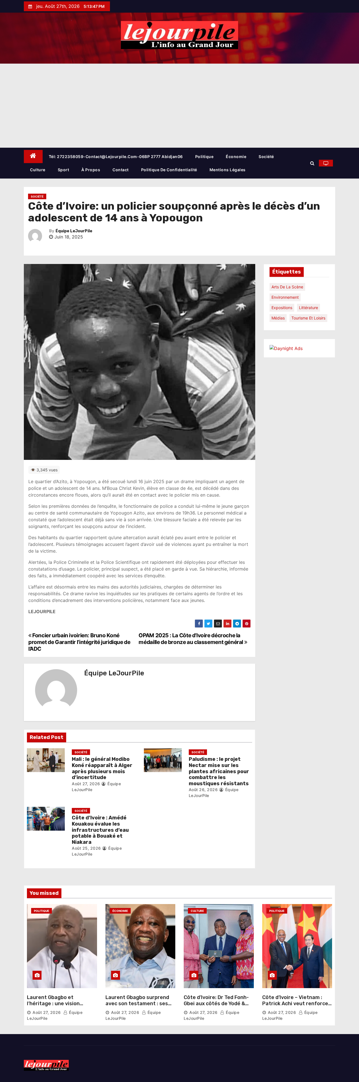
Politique (204, 156)
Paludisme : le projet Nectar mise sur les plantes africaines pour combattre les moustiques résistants (219, 771)
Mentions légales (228, 169)
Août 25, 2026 (86, 848)
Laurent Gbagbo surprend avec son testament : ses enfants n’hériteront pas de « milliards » (140, 1006)
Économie (236, 156)
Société (266, 156)
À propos (90, 169)
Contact (120, 169)
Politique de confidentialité (169, 169)
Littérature (308, 307)
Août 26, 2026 (203, 789)
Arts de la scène (287, 286)
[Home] (33, 156)
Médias (278, 318)
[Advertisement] (179, 105)
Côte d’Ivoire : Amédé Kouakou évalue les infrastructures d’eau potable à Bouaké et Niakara (100, 830)
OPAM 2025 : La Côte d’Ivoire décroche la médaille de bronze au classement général (191, 638)
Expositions (281, 307)
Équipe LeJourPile (74, 231)
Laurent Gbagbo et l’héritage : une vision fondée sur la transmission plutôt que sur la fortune (60, 1006)
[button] (312, 163)
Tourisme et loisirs (308, 318)
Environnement (285, 297)
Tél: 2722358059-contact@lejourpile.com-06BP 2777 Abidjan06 (116, 156)
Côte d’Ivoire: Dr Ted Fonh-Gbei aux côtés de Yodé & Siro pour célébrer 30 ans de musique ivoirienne (219, 1006)
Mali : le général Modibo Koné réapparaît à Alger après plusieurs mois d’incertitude (102, 768)
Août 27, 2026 (86, 783)
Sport (63, 169)
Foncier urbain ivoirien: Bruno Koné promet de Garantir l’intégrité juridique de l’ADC (79, 642)
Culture (37, 169)
